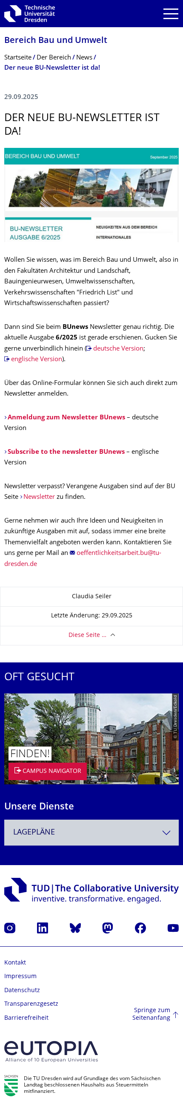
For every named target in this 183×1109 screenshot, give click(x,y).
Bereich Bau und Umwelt (55, 41)
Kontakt (15, 963)
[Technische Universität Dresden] (29, 13)
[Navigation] (171, 14)
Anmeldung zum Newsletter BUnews (66, 418)
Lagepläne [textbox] (34, 832)
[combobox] (91, 833)
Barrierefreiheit (26, 1018)
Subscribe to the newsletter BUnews (66, 452)
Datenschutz (22, 990)
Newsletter (39, 497)
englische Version (36, 359)
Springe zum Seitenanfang (151, 1014)
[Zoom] (91, 195)
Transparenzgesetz (31, 1004)
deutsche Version (118, 349)
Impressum (20, 976)
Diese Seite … (87, 635)
